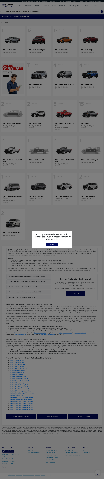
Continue (52, 244)
